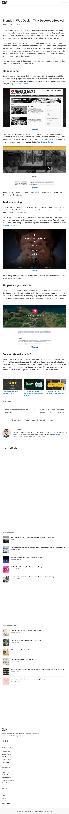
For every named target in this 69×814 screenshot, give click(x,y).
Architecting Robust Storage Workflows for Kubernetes (27, 557)
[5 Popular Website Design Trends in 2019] (12, 384)
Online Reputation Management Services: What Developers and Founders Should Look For (38, 547)
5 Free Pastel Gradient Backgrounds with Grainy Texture (28, 679)
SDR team (16, 432)
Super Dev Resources (34, 811)
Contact (4, 798)
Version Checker (6, 777)
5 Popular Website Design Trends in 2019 (10, 392)
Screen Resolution (7, 783)
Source (34, 129)
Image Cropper (6, 759)
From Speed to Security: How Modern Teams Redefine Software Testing (32, 577)
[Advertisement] (34, 10)
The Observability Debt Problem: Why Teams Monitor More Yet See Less (32, 537)
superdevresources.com (20, 439)
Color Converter (6, 754)
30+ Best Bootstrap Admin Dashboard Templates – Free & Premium (33, 393)
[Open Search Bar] (62, 2)
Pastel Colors (5, 762)
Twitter (27, 420)
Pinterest (51, 420)
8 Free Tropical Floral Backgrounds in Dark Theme (26, 640)
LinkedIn (43, 420)
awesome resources (15, 733)
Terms (3, 795)
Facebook (34, 420)
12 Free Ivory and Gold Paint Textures (22, 650)
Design (8, 401)
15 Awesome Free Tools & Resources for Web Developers (55, 392)
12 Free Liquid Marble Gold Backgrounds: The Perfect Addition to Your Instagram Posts (37, 669)
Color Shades (6, 751)
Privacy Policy (6, 803)
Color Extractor (6, 757)
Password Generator (8, 780)
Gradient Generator (7, 775)
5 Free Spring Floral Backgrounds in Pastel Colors (26, 630)
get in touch (57, 434)
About (3, 793)
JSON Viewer (6, 772)
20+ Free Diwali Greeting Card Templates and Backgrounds (29, 567)
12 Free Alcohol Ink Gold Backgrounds (22, 659)
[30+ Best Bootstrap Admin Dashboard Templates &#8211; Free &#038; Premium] (34, 384)
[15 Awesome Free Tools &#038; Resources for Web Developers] (56, 384)
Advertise (4, 801)
